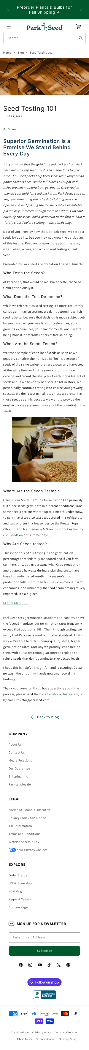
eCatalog (15, 891)
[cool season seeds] (18, 535)
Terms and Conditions (24, 834)
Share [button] (12, 129)
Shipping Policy (68, 1038)
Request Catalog (21, 899)
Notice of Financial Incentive (30, 810)
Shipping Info (18, 776)
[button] (8, 26)
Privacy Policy (43, 1032)
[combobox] (44, 38)
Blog (20, 52)
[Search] (81, 38)
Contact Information (66, 1032)
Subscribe (44, 951)
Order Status (18, 875)
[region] (44, 9)
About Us (15, 744)
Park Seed (24, 1032)
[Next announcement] (81, 9)
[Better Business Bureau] (44, 994)
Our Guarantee (19, 768)
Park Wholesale (20, 784)
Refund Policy (24, 1038)
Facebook (54, 694)
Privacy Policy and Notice (27, 818)
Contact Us (17, 752)
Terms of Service (45, 1038)
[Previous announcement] (8, 9)
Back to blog (48, 716)
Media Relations (20, 760)
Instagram (70, 694)
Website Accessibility (24, 842)
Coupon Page (18, 907)
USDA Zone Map (20, 883)
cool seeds (10, 535)
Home (7, 52)
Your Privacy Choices (32, 850)
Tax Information (20, 826)
